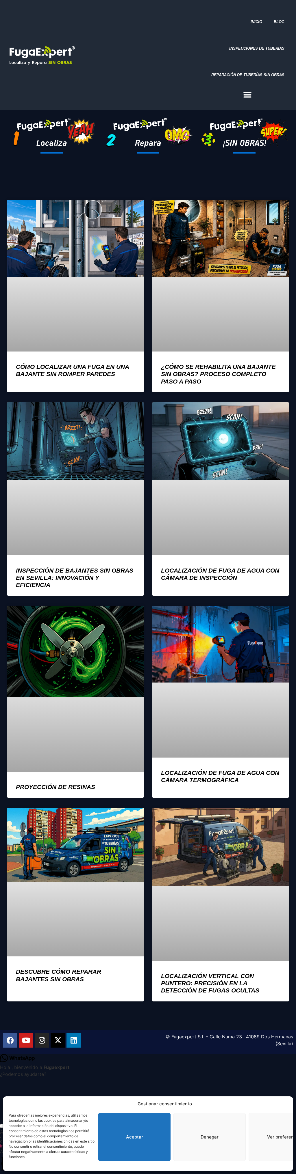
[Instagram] (42, 1040)
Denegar (210, 1137)
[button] (247, 94)
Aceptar (134, 1137)
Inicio (256, 22)
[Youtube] (26, 1040)
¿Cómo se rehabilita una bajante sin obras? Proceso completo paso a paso (218, 373)
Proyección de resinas (55, 787)
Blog (279, 22)
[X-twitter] (58, 1040)
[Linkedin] (73, 1040)
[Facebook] (10, 1040)
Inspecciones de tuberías (256, 48)
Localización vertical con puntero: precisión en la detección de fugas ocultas (210, 983)
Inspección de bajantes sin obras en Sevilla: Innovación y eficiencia (74, 577)
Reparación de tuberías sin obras (247, 75)
